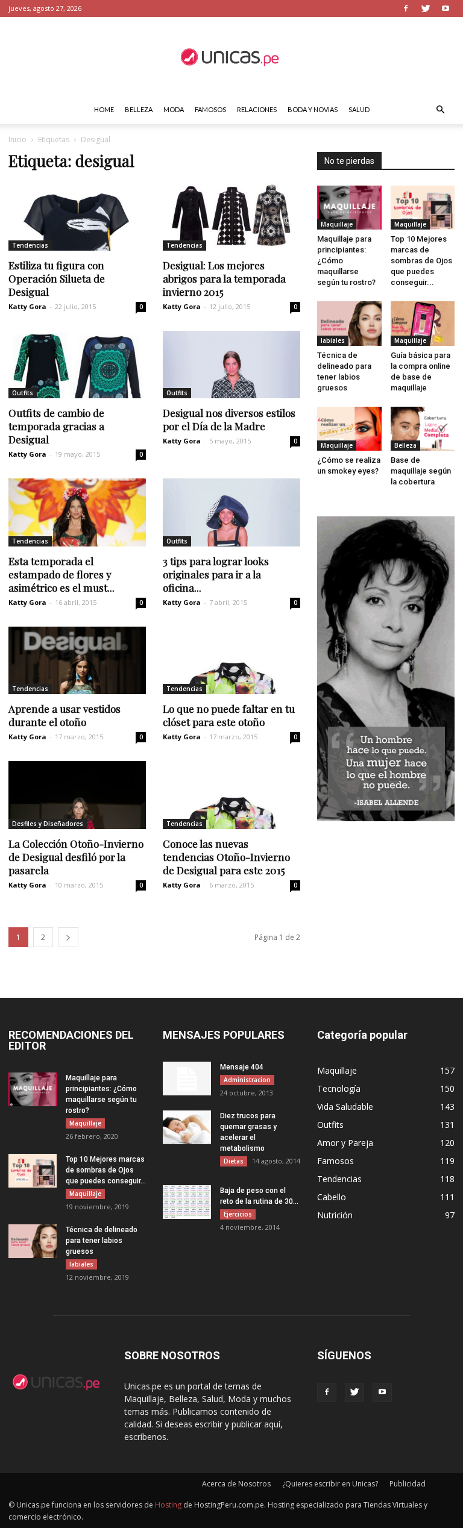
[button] (440, 110)
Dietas (234, 1161)
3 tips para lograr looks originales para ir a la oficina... (216, 574)
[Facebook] (406, 8)
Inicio (17, 139)
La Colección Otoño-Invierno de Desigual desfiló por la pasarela (75, 857)
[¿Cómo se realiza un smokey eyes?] (349, 429)
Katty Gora (27, 306)
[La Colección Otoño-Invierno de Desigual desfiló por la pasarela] (77, 795)
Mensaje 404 (241, 1067)
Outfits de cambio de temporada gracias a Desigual (56, 426)
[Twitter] (426, 8)
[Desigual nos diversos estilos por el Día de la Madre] (231, 365)
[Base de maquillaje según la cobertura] (423, 429)
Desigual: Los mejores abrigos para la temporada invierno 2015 (224, 278)
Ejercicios (238, 1214)
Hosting (168, 1505)
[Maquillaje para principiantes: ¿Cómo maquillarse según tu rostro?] (349, 208)
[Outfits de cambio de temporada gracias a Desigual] (77, 365)
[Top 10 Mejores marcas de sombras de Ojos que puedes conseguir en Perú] (423, 208)
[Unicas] (231, 57)
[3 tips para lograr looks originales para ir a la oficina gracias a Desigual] (231, 512)
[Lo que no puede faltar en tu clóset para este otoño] (231, 661)
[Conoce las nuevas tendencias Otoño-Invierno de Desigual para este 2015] (231, 795)
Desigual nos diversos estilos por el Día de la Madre (229, 419)
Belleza (139, 109)
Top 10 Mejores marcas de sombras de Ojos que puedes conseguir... (421, 260)
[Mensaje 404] (187, 1078)
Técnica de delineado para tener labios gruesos (101, 1241)
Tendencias (30, 245)
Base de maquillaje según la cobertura (421, 471)
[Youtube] (445, 8)
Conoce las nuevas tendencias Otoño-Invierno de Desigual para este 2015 (226, 857)
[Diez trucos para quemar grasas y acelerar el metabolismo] (187, 1127)
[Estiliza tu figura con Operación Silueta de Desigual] (77, 217)
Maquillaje (337, 224)
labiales (333, 340)
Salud (359, 109)
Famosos (210, 109)
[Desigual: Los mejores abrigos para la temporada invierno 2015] (231, 217)
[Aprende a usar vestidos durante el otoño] (77, 661)
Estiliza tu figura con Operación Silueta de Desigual (56, 278)
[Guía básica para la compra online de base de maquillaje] (423, 323)
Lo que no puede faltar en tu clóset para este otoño (229, 715)
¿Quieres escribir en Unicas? (330, 1484)
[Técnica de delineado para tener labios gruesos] (349, 323)
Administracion (247, 1080)
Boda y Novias (313, 109)
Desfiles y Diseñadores (47, 823)
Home (104, 109)
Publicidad (407, 1484)
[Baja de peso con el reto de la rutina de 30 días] (187, 1202)
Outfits (22, 393)
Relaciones (257, 109)
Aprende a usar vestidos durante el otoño (64, 715)
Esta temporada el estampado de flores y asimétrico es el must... (61, 574)
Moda (173, 109)
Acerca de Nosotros (236, 1484)
